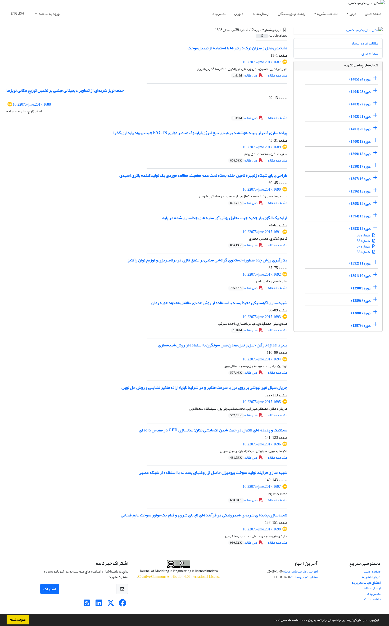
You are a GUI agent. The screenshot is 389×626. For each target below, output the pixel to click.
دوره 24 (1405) (360, 79)
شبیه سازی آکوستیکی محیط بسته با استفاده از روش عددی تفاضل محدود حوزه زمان (219, 303)
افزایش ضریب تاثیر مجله (300, 571)
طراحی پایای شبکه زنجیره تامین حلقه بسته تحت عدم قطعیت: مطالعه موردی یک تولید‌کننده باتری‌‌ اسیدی (203, 175)
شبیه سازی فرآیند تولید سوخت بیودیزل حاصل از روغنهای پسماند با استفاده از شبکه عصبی (213, 472)
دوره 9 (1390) (361, 288)
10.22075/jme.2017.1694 (262, 359)
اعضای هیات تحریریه (366, 582)
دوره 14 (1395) (360, 203)
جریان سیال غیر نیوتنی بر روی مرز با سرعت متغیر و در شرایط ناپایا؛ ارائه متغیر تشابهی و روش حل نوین (204, 387)
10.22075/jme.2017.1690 (262, 189)
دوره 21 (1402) (360, 116)
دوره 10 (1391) (360, 275)
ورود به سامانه (49, 13)
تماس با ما (218, 13)
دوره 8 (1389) (361, 300)
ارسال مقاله (260, 13)
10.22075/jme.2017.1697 (262, 486)
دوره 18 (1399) (360, 154)
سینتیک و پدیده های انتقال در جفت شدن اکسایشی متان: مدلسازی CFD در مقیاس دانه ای (213, 430)
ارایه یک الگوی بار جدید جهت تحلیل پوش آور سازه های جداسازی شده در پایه (224, 218)
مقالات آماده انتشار (364, 43)
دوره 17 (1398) (360, 166)
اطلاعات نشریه (327, 13)
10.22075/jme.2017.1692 (262, 274)
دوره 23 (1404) (360, 91)
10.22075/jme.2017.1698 (262, 529)
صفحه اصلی (373, 13)
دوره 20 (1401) (360, 129)
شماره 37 (363, 246)
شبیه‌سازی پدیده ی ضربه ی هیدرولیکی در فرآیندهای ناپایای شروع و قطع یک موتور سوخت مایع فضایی (204, 515)
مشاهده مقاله (277, 75)
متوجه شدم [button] (18, 619)
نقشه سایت (372, 599)
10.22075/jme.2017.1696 (262, 444)
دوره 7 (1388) (361, 313)
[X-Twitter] (110, 604)
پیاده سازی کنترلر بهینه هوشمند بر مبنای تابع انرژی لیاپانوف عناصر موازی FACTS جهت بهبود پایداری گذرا (200, 133)
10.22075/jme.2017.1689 (262, 147)
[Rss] (87, 604)
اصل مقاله (246, 75)
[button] (272, 620)
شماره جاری (369, 53)
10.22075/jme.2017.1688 (32, 104)
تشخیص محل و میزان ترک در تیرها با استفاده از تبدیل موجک (237, 48)
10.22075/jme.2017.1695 (262, 401)
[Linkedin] (99, 604)
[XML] (212, 29)
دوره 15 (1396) (360, 191)
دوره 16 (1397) (360, 178)
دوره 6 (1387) (361, 325)
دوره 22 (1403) (360, 104)
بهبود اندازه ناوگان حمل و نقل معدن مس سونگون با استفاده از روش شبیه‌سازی (222, 345)
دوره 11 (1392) (360, 263)
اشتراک (49, 589)
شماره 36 (363, 252)
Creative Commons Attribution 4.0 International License (179, 576)
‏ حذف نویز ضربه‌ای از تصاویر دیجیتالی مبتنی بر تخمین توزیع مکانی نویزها (65, 90)
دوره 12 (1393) (360, 228)
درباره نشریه (371, 576)
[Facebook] (122, 604)
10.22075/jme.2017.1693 (262, 316)
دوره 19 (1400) (360, 141)
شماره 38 (363, 240)
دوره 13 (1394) (360, 216)
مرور (353, 13)
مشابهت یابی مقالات (304, 576)
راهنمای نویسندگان (291, 13)
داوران (238, 13)
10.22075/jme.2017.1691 (262, 231)
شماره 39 (363, 235)
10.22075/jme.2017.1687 (262, 62)
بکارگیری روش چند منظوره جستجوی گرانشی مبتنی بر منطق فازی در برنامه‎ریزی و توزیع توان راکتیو (207, 260)
